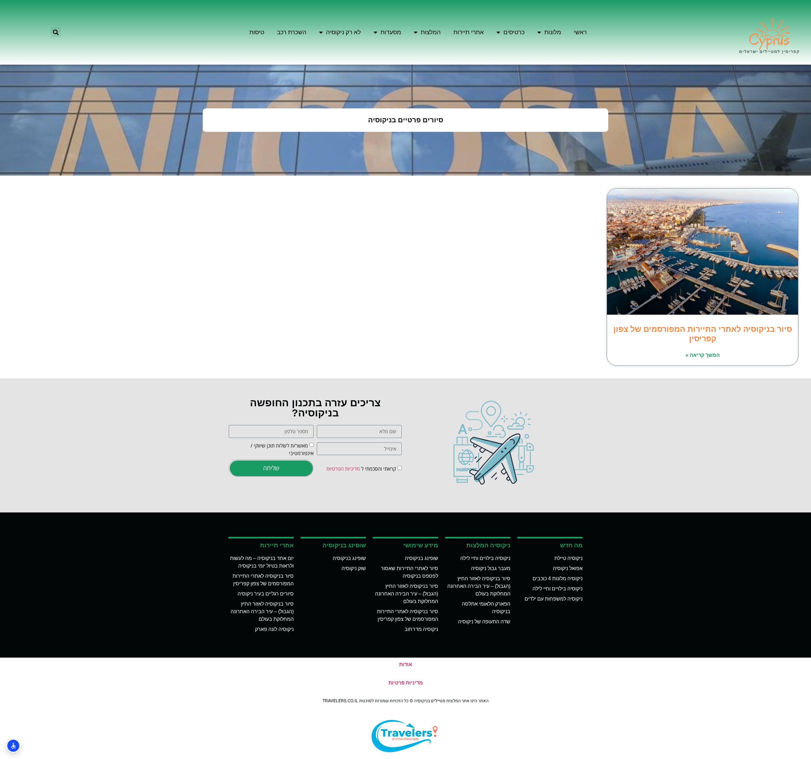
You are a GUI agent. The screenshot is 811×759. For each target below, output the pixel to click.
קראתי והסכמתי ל (361, 468)
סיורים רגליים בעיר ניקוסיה (266, 593)
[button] (55, 32)
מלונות (552, 32)
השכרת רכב (291, 32)
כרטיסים (514, 32)
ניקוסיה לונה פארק (274, 629)
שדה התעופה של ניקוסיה (484, 621)
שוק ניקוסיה (354, 568)
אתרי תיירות (468, 32)
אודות (405, 664)
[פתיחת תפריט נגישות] (13, 746)
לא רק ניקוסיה (343, 32)
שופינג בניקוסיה (421, 558)
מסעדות (390, 32)
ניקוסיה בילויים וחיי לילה (558, 588)
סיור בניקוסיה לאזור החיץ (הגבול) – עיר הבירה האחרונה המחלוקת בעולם (478, 586)
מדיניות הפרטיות (343, 468)
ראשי (580, 32)
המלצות (431, 32)
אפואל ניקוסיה (568, 568)
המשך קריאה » (703, 355)
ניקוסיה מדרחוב (421, 629)
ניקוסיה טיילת (568, 558)
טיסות (256, 32)
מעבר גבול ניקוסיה (490, 568)
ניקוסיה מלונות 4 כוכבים (558, 578)
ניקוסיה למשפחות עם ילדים (554, 598)
